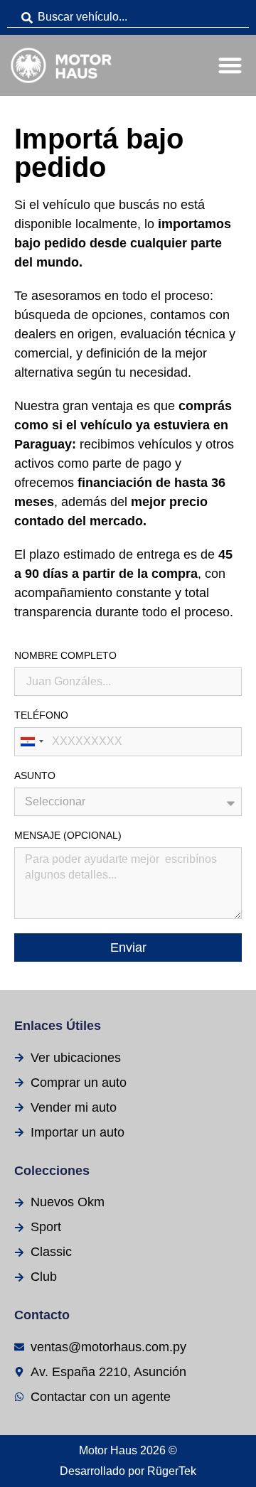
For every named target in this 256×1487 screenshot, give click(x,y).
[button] (231, 66)
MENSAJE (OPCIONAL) (68, 835)
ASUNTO (34, 776)
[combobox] (128, 17)
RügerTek (171, 1471)
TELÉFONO (41, 715)
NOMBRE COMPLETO (65, 655)
